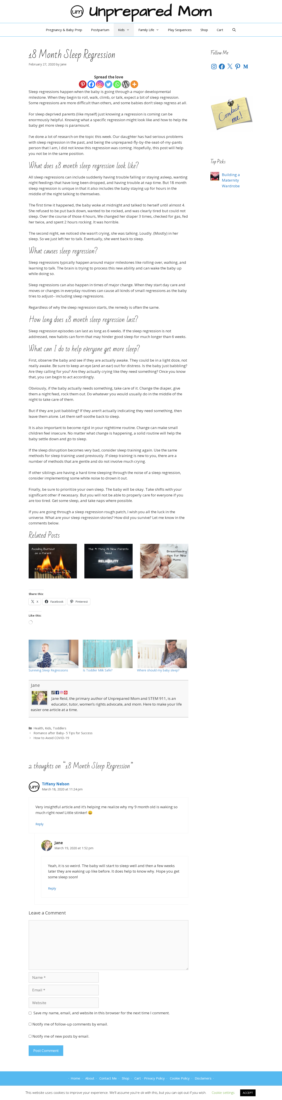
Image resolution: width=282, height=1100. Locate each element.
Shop (204, 30)
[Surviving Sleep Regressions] (53, 654)
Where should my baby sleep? (158, 670)
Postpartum (100, 30)
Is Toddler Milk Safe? (97, 670)
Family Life (146, 30)
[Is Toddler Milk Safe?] (108, 654)
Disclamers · (203, 1078)
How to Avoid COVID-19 (51, 738)
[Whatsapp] (117, 84)
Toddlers (59, 728)
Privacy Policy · (155, 1078)
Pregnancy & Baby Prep (64, 30)
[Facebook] (91, 84)
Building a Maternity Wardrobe (231, 180)
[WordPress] (126, 84)
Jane (35, 685)
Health (38, 728)
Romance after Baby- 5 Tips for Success (63, 733)
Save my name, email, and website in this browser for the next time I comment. (101, 1012)
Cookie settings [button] (223, 1092)
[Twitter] (108, 84)
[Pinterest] (83, 84)
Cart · (138, 1078)
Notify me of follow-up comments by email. (70, 1024)
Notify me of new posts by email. (60, 1036)
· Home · (75, 1078)
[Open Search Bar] (234, 29)
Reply (39, 824)
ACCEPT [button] (248, 1093)
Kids (121, 30)
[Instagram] (100, 84)
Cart (220, 30)
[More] (134, 84)
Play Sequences (180, 30)
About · (90, 1078)
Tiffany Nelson (55, 783)
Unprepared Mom (150, 11)
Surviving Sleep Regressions (48, 670)
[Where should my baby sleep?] (162, 654)
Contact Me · (108, 1078)
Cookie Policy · (180, 1078)
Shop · (126, 1078)
